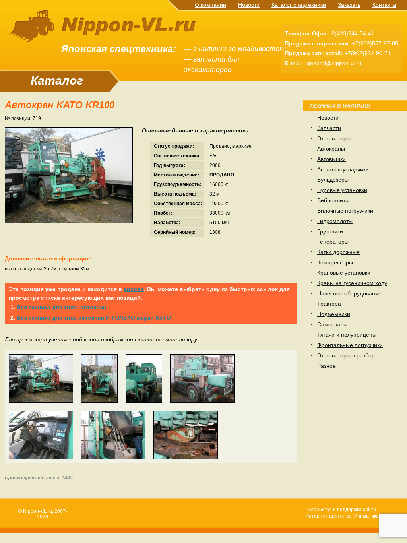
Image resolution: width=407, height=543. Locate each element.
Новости (249, 5)
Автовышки (331, 159)
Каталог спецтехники (298, 5)
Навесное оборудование (349, 293)
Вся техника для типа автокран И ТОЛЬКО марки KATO (94, 317)
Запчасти (329, 128)
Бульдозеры (333, 179)
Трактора (329, 304)
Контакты (384, 5)
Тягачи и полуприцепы (346, 335)
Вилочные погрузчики (345, 211)
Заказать (349, 5)
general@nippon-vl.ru (334, 63)
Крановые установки (343, 273)
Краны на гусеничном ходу (352, 283)
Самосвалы (332, 324)
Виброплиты (333, 200)
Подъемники (333, 314)
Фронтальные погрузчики (350, 345)
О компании (210, 5)
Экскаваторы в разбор (346, 355)
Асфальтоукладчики (343, 169)
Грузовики (330, 231)
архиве (134, 289)
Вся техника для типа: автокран (61, 307)
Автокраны (331, 148)
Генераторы (333, 242)
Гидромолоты (335, 221)
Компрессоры (335, 262)
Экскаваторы (334, 138)
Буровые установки (342, 190)
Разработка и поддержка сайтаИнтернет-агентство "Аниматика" (342, 513)
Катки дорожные (338, 252)
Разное (326, 366)
